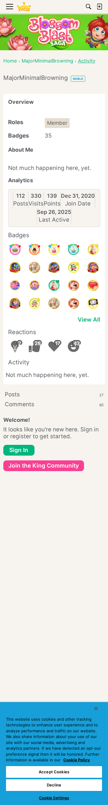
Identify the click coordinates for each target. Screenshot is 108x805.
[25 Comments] (34, 303)
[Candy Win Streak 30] (34, 285)
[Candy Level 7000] (15, 303)
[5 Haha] (73, 303)
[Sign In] (99, 6)
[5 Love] (93, 285)
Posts (20, 203)
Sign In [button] (18, 450)
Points (52, 203)
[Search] (88, 6)
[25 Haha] (73, 285)
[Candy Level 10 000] (15, 267)
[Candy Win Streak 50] (15, 285)
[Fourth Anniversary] (15, 249)
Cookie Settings (54, 797)
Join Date (78, 203)
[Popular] (54, 285)
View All (89, 319)
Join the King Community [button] (43, 465)
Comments (54, 404)
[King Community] (24, 7)
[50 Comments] (73, 267)
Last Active (54, 219)
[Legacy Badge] (34, 267)
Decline (54, 785)
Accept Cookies (54, 771)
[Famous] (93, 249)
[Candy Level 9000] (54, 267)
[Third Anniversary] (34, 249)
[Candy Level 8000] (93, 267)
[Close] (96, 708)
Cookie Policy (76, 759)
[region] (54, 753)
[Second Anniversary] (54, 249)
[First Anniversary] (73, 249)
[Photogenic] (93, 303)
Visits (36, 203)
